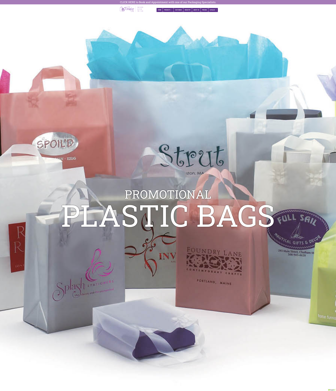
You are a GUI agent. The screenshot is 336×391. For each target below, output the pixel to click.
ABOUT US (196, 10)
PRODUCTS (167, 10)
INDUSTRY (188, 10)
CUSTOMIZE (178, 10)
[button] (168, 10)
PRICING (204, 10)
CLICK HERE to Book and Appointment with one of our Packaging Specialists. (168, 2)
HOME (159, 10)
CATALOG (212, 10)
